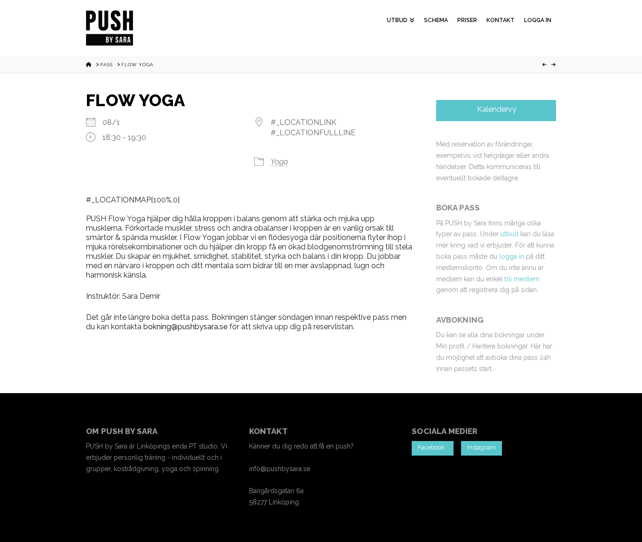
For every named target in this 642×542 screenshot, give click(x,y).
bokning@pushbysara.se (185, 326)
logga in (511, 256)
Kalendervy (496, 109)
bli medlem (522, 279)
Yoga (279, 161)
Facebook (432, 447)
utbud (509, 234)
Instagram (481, 447)
